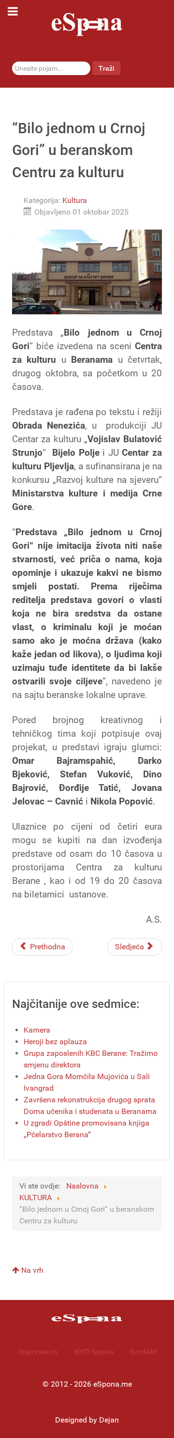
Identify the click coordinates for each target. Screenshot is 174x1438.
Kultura (74, 200)
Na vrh (31, 1270)
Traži (107, 68)
